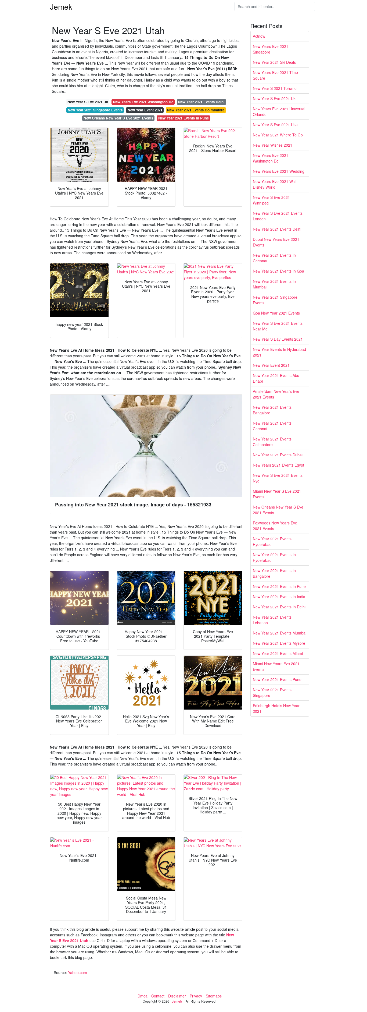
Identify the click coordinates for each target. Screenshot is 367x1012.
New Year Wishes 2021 (272, 145)
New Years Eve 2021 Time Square (275, 75)
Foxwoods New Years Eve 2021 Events (275, 525)
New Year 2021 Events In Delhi (279, 606)
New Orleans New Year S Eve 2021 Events (118, 118)
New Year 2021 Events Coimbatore (195, 109)
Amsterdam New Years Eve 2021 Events (276, 394)
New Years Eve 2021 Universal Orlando (279, 111)
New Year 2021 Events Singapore (272, 692)
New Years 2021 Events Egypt (278, 465)
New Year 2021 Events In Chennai (274, 257)
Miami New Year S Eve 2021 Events (277, 493)
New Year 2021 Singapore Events (95, 109)
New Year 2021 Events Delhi (201, 101)
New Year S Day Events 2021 (278, 339)
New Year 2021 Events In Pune (183, 118)
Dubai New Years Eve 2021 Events (276, 242)
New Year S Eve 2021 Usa (275, 124)
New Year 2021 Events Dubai (278, 454)
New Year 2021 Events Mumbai (279, 633)
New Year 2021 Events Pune (277, 679)
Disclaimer (177, 996)
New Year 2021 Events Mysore (279, 643)
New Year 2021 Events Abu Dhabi (276, 378)
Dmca (142, 996)
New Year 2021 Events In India (279, 596)
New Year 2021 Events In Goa (278, 271)
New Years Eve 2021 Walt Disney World (275, 184)
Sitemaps (214, 996)
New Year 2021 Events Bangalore (272, 409)
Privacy (196, 996)
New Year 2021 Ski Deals (274, 62)
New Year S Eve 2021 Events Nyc (278, 478)
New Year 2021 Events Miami (278, 653)
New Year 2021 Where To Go (278, 134)
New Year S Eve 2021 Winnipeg (271, 200)
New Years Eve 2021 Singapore (270, 49)
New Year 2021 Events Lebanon (272, 619)
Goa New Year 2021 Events (276, 313)
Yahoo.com (77, 972)
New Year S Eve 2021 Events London (278, 215)
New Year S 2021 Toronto (275, 88)
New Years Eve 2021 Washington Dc (143, 101)
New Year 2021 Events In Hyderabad (274, 557)
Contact (157, 996)
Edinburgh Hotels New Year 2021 (276, 708)
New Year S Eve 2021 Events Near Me (278, 326)
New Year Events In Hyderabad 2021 (279, 352)
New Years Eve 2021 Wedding (278, 171)
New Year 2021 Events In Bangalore (274, 573)
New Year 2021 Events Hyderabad (272, 541)
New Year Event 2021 (145, 109)
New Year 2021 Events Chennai (272, 425)
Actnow (259, 36)
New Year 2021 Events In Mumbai (274, 284)
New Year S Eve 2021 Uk (87, 101)
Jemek (61, 6)
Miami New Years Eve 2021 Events (276, 666)
